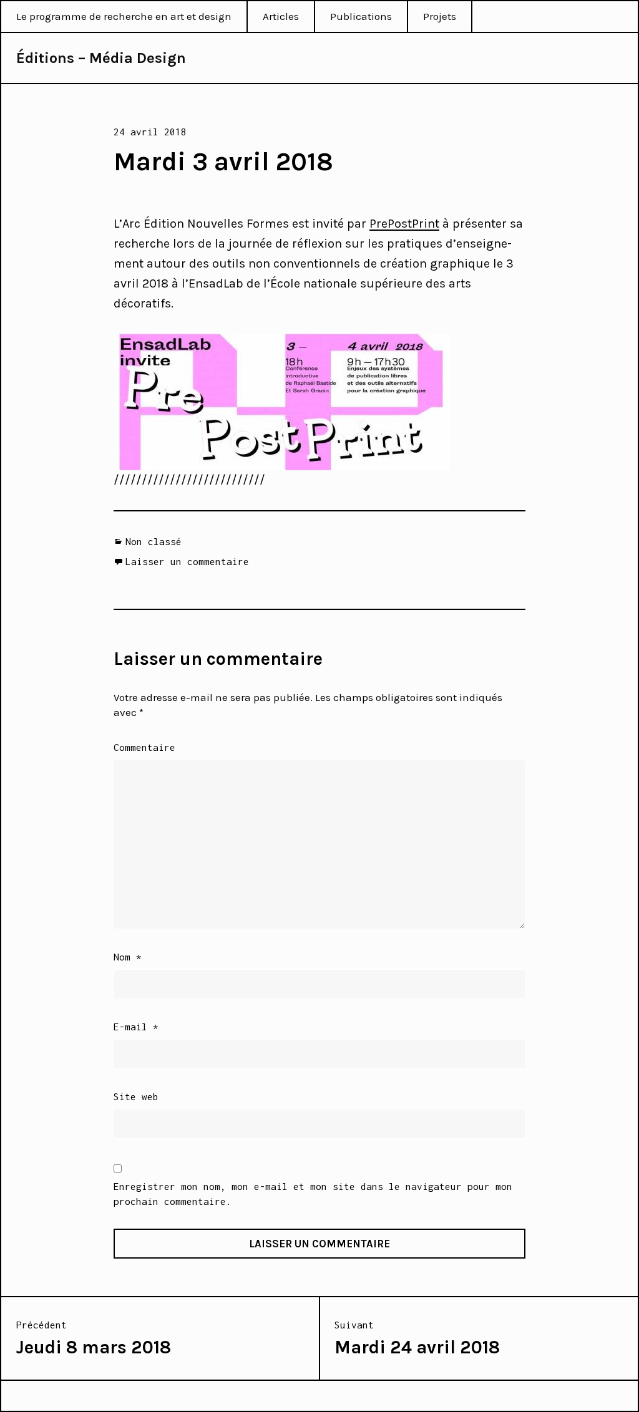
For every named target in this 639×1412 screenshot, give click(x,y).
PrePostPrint (404, 223)
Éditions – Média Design (101, 58)
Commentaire (144, 747)
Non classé (153, 541)
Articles (281, 16)
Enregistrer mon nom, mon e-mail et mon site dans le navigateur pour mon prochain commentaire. (313, 1194)
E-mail (136, 1026)
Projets (439, 16)
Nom (128, 956)
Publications (361, 16)
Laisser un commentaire (187, 561)
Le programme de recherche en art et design (124, 16)
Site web (136, 1096)
